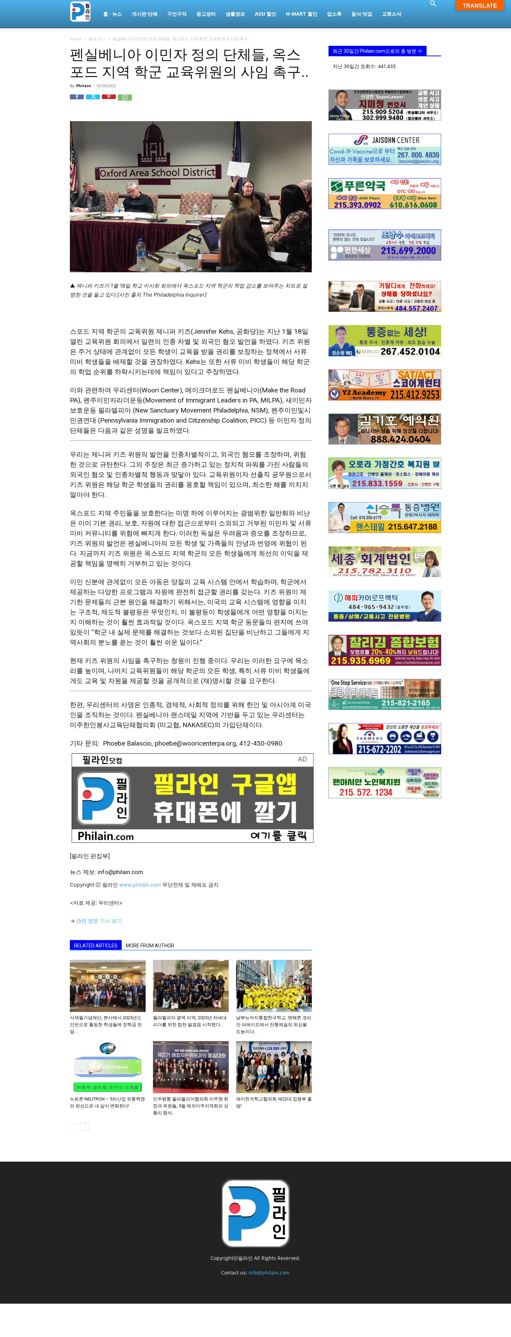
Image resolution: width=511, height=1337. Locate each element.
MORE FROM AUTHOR (150, 945)
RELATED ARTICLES (95, 945)
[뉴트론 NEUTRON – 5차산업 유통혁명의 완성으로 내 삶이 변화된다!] (108, 1067)
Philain (83, 85)
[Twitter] (93, 101)
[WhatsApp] (125, 101)
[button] (432, 4)
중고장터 (206, 13)
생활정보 (235, 13)
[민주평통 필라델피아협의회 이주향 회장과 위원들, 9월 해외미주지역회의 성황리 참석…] (191, 1067)
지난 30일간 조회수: (355, 66)
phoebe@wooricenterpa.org (195, 743)
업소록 (334, 13)
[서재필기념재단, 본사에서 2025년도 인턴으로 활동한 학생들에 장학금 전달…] (108, 986)
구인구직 (177, 13)
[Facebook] (77, 101)
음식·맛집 (361, 13)
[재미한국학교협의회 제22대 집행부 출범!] (274, 1067)
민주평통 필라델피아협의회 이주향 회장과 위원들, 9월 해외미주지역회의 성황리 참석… (190, 1105)
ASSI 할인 (265, 13)
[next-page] (85, 1126)
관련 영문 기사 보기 (99, 920)
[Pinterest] (109, 101)
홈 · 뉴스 (112, 13)
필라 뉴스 (97, 39)
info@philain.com (269, 1272)
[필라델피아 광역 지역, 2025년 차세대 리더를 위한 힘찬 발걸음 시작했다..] (191, 986)
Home (76, 39)
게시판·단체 (144, 13)
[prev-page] (74, 1126)
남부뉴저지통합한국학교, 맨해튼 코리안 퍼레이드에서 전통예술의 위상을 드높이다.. (273, 1024)
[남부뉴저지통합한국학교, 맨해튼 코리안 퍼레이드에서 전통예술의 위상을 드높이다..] (274, 986)
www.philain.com (139, 884)
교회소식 (392, 13)
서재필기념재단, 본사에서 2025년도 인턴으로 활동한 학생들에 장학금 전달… (106, 1024)
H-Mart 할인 (301, 13)
